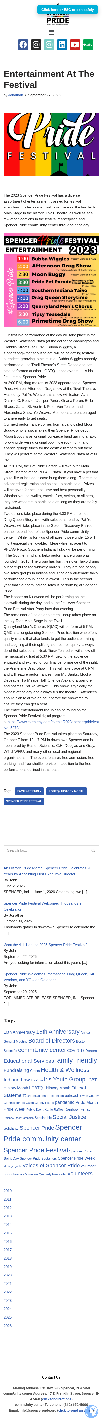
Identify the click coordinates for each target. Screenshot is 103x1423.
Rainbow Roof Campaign (19, 1117)
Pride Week (15, 1109)
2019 (8, 1267)
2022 (8, 1292)
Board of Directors (51, 1041)
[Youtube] (75, 44)
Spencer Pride (37, 1128)
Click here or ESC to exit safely (68, 10)
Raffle (48, 1109)
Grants (35, 1071)
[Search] (93, 850)
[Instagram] (36, 44)
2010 (8, 1191)
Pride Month (87, 1102)
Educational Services (29, 1061)
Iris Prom (37, 1080)
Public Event (35, 1109)
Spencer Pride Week (76, 1158)
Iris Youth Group (65, 1079)
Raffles (59, 1109)
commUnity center (42, 1050)
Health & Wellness (65, 1070)
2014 (8, 1224)
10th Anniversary (19, 1032)
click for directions (57, 1399)
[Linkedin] (62, 44)
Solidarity (11, 1128)
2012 (8, 1208)
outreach (72, 1095)
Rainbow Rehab (77, 1109)
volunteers (80, 1173)
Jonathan (15, 95)
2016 (8, 1241)
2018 (8, 1258)
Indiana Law (17, 1079)
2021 (8, 1283)
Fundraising (16, 1070)
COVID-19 (75, 1051)
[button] (51, 32)
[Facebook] (23, 44)
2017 (8, 1250)
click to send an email (75, 1410)
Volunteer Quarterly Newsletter (46, 1174)
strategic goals (13, 1166)
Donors (91, 1051)
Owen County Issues (40, 1103)
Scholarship (43, 1118)
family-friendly (30, 791)
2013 (8, 1216)
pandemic (64, 1102)
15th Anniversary (58, 1031)
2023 (8, 1300)
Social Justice (69, 1117)
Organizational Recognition (45, 1095)
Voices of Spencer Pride (51, 1165)
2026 (8, 1326)
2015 (8, 1233)
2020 (8, 1275)
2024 (8, 1309)
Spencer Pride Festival (24, 801)
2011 (8, 1199)
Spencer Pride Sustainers (38, 1158)
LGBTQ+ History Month (66, 791)
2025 (8, 1317)
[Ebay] (88, 44)
